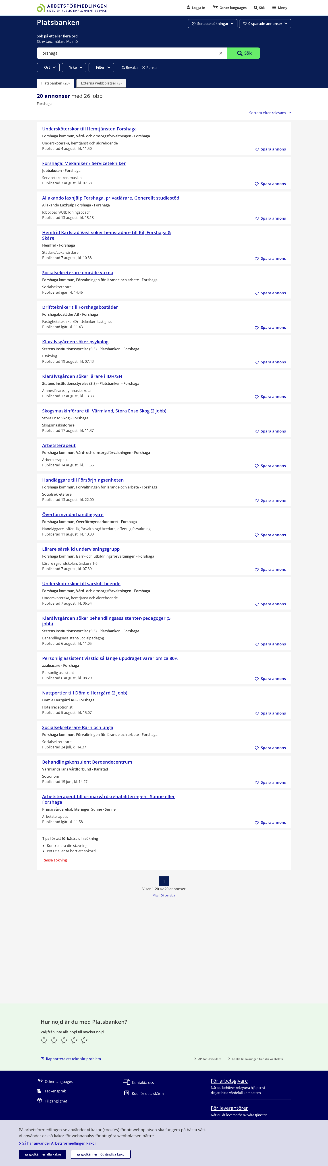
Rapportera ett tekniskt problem (73, 1058)
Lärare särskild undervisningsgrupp (81, 549)
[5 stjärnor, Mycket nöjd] (84, 1040)
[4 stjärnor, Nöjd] (74, 1040)
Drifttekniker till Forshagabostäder (80, 307)
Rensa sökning (55, 860)
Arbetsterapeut (59, 445)
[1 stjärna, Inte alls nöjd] (44, 1040)
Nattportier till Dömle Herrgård (84, 693)
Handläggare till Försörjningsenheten (83, 480)
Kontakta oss (143, 1082)
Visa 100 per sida (164, 895)
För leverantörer (229, 1107)
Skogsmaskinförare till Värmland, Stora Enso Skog (104, 411)
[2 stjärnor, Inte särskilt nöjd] (54, 1040)
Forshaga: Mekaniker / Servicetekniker (84, 163)
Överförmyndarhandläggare (73, 514)
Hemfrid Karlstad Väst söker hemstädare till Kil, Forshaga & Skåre (106, 235)
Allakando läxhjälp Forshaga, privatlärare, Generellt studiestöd (110, 198)
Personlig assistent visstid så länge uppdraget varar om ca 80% (110, 658)
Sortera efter (267, 112)
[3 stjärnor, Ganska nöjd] (64, 1040)
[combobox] (132, 53)
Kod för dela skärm (148, 1093)
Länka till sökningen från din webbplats (257, 1059)
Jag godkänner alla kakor (42, 1154)
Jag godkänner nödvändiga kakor (101, 1154)
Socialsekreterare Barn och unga (77, 727)
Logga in (198, 7)
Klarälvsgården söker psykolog (75, 341)
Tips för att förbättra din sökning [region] (70, 838)
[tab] (55, 83)
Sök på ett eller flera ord (57, 36)
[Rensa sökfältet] (220, 53)
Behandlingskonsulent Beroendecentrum (87, 762)
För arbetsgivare (229, 1080)
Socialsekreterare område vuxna (77, 272)
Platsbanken (58, 22)
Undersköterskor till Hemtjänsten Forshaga (89, 129)
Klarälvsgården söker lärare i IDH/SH (82, 376)
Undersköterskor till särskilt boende (81, 583)
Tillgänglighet (56, 1101)
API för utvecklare (209, 1059)
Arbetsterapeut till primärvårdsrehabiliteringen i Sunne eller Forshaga (108, 799)
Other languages (59, 1081)
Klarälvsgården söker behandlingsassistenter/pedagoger (106, 620)
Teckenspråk (55, 1091)
